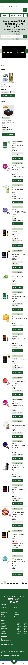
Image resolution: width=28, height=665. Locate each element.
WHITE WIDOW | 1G (17, 145)
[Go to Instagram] (14, 602)
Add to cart (9, 134)
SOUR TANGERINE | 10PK (19, 318)
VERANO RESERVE (6, 120)
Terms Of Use (15, 655)
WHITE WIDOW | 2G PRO (19, 296)
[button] (2, 6)
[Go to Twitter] (17, 602)
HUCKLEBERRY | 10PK (18, 425)
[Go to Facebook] (11, 602)
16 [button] (22, 582)
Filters (3, 663)
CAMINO (14, 165)
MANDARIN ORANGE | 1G (19, 360)
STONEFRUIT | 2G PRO (18, 338)
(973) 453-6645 (5, 639)
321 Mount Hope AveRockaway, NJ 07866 (7, 644)
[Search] (25, 10)
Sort (24, 663)
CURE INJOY (15, 465)
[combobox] (12, 10)
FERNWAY (14, 144)
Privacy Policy (5, 655)
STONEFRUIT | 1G (17, 233)
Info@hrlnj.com (6, 641)
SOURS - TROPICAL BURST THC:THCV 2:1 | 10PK (19, 561)
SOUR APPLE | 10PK (18, 276)
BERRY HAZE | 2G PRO (18, 254)
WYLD (13, 187)
